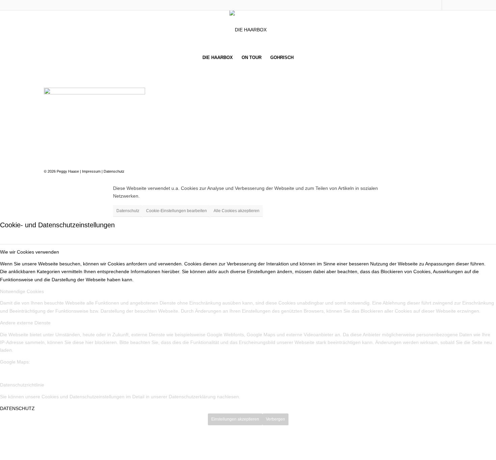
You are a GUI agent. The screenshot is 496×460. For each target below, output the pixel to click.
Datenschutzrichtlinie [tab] (22, 384)
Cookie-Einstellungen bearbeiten (176, 210)
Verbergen (275, 419)
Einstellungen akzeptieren (235, 419)
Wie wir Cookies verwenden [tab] (29, 252)
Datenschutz (114, 171)
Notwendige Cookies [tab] (22, 291)
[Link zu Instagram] (447, 5)
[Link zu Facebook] (437, 5)
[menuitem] (217, 57)
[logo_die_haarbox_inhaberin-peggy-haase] (248, 29)
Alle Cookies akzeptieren (236, 210)
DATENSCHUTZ (17, 408)
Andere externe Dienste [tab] (25, 322)
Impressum (91, 171)
